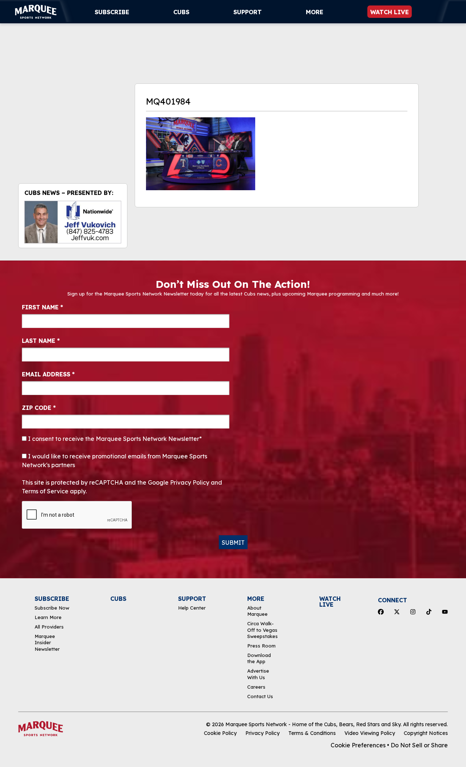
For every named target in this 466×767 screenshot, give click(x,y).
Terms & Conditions (312, 733)
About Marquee (257, 611)
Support (247, 12)
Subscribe (112, 12)
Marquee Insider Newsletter (47, 642)
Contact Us (260, 696)
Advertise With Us (258, 674)
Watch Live (389, 12)
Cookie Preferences (358, 745)
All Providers (49, 627)
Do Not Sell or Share (419, 745)
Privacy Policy (262, 733)
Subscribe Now (52, 608)
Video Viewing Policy (369, 733)
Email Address (48, 374)
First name (42, 307)
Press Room (261, 646)
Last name (41, 340)
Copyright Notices (426, 733)
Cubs (181, 12)
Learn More (48, 617)
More (314, 12)
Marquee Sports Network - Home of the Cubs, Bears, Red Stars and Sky (312, 724)
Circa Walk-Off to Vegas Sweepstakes (262, 630)
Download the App (259, 658)
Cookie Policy (220, 733)
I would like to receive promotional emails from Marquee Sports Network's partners (114, 461)
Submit (233, 542)
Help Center (192, 608)
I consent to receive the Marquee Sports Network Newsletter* (114, 438)
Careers (256, 687)
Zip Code (39, 407)
